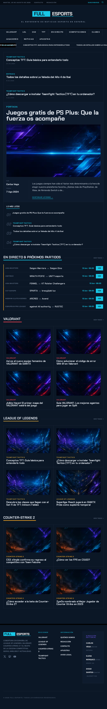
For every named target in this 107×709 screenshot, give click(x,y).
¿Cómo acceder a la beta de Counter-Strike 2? (27, 603)
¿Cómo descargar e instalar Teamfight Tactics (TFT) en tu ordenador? (50, 94)
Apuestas (45, 39)
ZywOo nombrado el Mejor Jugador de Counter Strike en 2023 (77, 603)
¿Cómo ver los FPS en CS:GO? (73, 559)
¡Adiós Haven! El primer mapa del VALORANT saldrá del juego (24, 404)
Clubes (96, 32)
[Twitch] (9, 657)
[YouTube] (14, 657)
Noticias (29, 39)
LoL (24, 32)
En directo (57, 32)
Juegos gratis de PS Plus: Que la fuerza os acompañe (52, 115)
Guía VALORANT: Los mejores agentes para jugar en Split (77, 404)
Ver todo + (98, 258)
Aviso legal (66, 655)
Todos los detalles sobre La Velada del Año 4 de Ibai (38, 77)
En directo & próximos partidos (32, 257)
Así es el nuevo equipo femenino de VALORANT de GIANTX (26, 362)
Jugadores (12, 39)
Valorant (11, 32)
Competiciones (77, 32)
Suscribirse (93, 2)
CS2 (34, 32)
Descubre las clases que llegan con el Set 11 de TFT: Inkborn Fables (27, 503)
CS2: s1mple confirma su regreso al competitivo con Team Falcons (26, 561)
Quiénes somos (67, 637)
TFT (43, 32)
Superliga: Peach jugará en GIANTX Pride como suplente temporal (75, 503)
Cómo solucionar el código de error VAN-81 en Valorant (76, 362)
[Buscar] (102, 2)
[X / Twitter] (4, 657)
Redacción (51, 2)
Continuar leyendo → (42, 197)
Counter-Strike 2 (19, 517)
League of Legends (20, 418)
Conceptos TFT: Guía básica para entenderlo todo (43, 45)
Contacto (38, 2)
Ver (99, 268)
